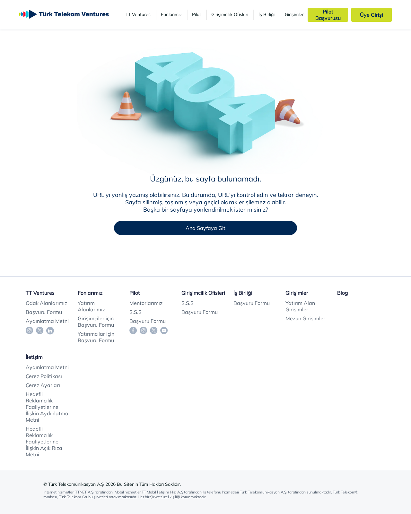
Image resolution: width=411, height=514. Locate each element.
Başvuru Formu (44, 312)
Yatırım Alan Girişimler (300, 306)
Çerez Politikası (44, 376)
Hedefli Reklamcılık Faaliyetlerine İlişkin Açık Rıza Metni (44, 442)
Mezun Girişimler (305, 318)
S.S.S (135, 312)
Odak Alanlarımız (46, 303)
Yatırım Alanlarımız (91, 306)
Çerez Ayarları (43, 385)
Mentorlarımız (145, 303)
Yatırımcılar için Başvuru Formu (96, 337)
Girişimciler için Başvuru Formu (96, 321)
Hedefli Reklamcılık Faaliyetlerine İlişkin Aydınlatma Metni (47, 407)
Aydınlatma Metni (47, 321)
